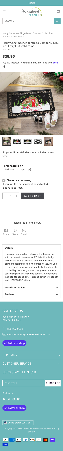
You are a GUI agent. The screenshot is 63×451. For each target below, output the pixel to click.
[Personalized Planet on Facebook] (4, 399)
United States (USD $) (19, 422)
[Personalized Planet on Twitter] (9, 399)
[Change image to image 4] (38, 141)
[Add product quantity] (16, 196)
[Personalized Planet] (31, 11)
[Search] (57, 21)
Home (5, 30)
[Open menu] (4, 12)
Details (31, 2)
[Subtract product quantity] (5, 196)
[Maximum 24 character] (17, 167)
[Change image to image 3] (27, 141)
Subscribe (53, 383)
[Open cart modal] (58, 12)
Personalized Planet (34, 428)
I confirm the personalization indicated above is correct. (25, 186)
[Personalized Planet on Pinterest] (14, 399)
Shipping (7, 222)
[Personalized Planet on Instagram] (18, 399)
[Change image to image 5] (48, 141)
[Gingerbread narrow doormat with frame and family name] (31, 103)
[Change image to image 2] (17, 141)
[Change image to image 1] (6, 141)
